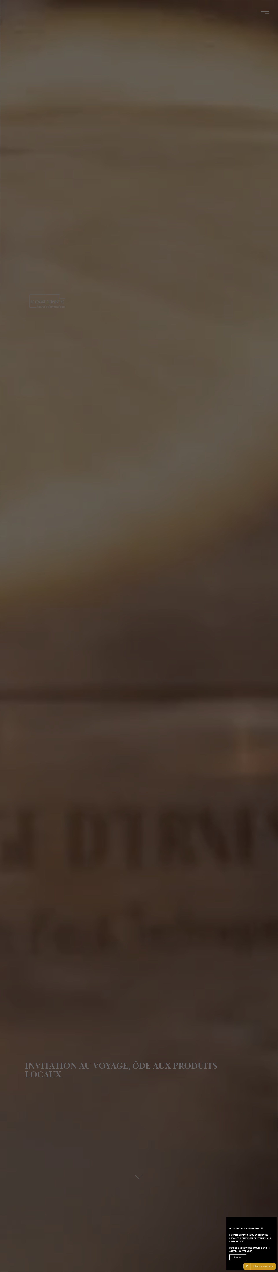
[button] (237, 1257)
